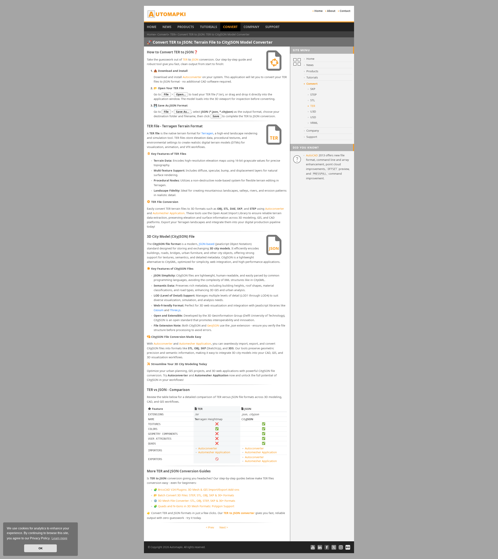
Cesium (158, 310)
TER (185, 59)
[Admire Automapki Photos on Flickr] (347, 547)
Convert (230, 27)
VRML (314, 123)
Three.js (175, 310)
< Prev (210, 527)
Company (251, 27)
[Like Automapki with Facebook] (326, 547)
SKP (312, 89)
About (331, 11)
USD (313, 117)
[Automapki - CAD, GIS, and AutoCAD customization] (167, 14)
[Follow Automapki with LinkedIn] (319, 547)
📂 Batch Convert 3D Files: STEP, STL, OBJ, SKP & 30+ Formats (194, 495)
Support (272, 27)
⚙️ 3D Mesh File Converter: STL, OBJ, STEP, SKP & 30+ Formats (194, 501)
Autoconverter (192, 77)
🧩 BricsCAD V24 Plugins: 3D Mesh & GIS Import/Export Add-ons (196, 489)
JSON (195, 59)
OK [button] (41, 548)
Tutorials (208, 27)
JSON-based (206, 244)
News (166, 27)
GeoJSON (213, 325)
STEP (313, 94)
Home (318, 11)
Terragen (207, 133)
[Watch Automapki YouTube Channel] (312, 547)
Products (185, 27)
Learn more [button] (59, 538)
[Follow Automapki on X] (333, 547)
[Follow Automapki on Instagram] (340, 547)
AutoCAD (312, 155)
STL (312, 100)
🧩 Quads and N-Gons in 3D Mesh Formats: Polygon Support (194, 506)
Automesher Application (169, 213)
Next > (223, 527)
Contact (345, 11)
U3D (313, 111)
